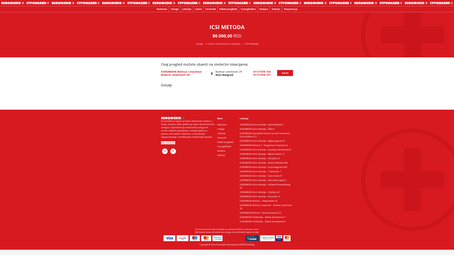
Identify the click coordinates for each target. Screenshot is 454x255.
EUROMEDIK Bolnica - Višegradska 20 (258, 200)
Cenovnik (221, 137)
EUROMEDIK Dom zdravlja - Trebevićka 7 (260, 171)
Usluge (220, 129)
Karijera (221, 150)
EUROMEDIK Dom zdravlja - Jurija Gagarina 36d (263, 167)
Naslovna (222, 124)
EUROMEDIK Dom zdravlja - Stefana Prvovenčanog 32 (265, 186)
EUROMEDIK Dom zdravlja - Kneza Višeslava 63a (264, 162)
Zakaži (285, 73)
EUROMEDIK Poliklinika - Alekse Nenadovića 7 (263, 217)
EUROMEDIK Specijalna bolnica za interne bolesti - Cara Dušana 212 (265, 135)
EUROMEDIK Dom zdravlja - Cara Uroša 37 (261, 175)
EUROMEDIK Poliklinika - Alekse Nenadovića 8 (263, 221)
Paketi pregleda (225, 142)
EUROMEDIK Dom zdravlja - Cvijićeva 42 (259, 192)
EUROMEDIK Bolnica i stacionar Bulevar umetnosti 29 (181, 73)
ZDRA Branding (246, 244)
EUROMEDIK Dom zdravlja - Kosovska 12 (260, 196)
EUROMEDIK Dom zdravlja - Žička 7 (257, 129)
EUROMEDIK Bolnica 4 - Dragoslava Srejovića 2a (264, 145)
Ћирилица (291, 9)
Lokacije (221, 133)
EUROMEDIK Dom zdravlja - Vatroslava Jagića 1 (263, 180)
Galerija (221, 155)
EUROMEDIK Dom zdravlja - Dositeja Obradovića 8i (265, 149)
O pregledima (224, 146)
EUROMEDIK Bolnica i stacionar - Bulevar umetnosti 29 (266, 207)
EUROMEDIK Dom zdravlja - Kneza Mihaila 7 (262, 124)
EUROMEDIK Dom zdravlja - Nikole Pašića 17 (262, 154)
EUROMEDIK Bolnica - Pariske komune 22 (260, 212)
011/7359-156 (262, 71)
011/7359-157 (262, 74)
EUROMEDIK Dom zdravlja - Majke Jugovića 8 (262, 140)
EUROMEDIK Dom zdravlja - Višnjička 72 (260, 158)
